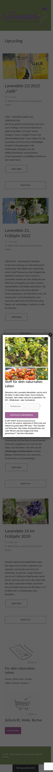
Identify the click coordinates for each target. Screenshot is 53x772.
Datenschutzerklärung (26, 421)
